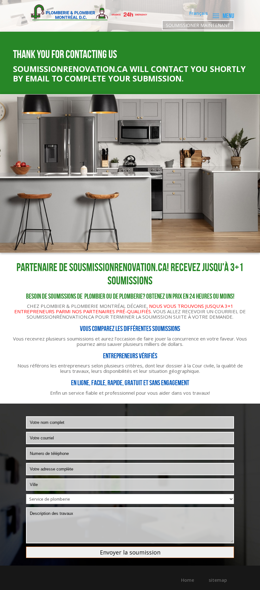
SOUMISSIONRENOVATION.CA (70, 68)
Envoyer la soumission (130, 552)
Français (198, 13)
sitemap (218, 580)
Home (187, 580)
